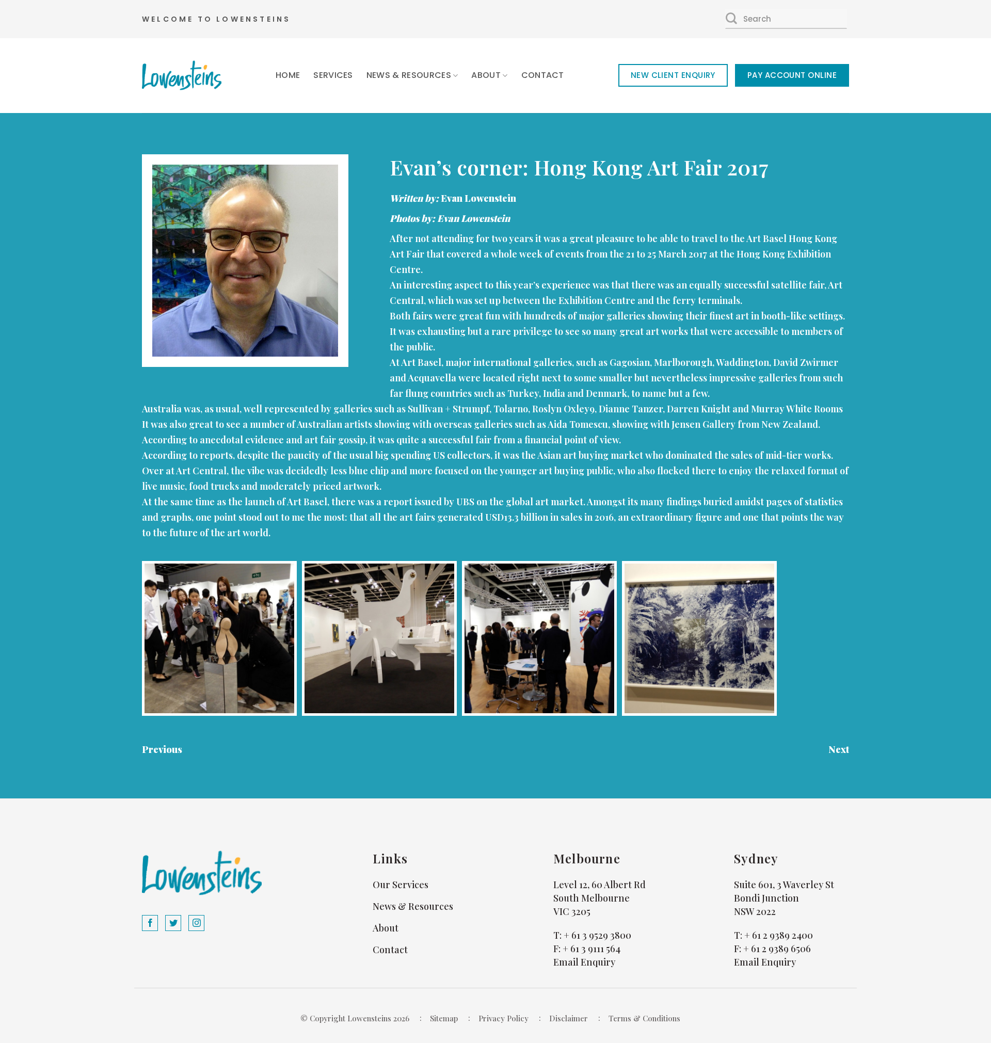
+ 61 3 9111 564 (591, 948)
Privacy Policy (503, 1018)
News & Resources (408, 75)
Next (838, 749)
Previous (162, 749)
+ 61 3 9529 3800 (597, 935)
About (486, 75)
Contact (542, 75)
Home (288, 75)
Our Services (400, 884)
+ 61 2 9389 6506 (777, 948)
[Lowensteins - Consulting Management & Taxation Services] (181, 75)
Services (333, 75)
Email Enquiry (584, 962)
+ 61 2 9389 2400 (778, 935)
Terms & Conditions (644, 1018)
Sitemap (444, 1018)
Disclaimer (568, 1018)
